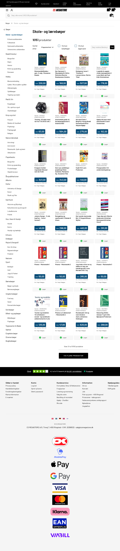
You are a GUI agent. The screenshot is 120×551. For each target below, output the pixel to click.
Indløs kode (65, 3)
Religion (10, 133)
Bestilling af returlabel (64, 397)
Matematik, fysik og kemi (16, 149)
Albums (8, 180)
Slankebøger (12, 111)
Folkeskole (11, 43)
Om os (84, 386)
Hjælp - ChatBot (62, 400)
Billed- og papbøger (13, 313)
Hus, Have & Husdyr (13, 219)
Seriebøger (10, 310)
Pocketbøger (12, 168)
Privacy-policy (11, 386)
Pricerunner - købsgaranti (91, 397)
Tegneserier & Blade (13, 326)
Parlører (10, 254)
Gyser (9, 302)
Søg (112, 47)
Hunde (10, 224)
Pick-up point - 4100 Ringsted (92, 395)
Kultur (8, 184)
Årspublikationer (12, 176)
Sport (8, 262)
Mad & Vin (9, 99)
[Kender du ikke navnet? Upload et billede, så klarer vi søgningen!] (111, 15)
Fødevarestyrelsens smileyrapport (94, 400)
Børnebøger (10, 281)
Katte (10, 227)
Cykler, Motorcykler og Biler (17, 85)
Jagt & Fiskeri (13, 273)
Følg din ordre (61, 395)
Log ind (110, 3)
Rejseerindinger (13, 250)
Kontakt (85, 389)
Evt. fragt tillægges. (39, 89)
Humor (10, 65)
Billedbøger (11, 318)
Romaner (11, 72)
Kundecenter (45, 4)
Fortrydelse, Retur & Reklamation (68, 386)
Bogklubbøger (11, 341)
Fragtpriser (61, 389)
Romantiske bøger (14, 305)
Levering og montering (65, 392)
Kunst (10, 192)
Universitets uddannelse (16, 49)
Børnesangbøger (13, 289)
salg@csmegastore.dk (84, 427)
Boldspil (10, 267)
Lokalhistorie (12, 211)
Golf (9, 270)
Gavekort (56, 4)
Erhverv (9, 235)
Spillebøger (12, 91)
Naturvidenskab (12, 138)
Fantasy (10, 298)
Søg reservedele (77, 3)
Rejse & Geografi (12, 242)
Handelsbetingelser (12, 389)
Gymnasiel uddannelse (15, 46)
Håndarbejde (12, 88)
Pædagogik (12, 130)
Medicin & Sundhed (14, 123)
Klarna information (12, 395)
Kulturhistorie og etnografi (17, 208)
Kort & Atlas (12, 247)
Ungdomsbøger (12, 294)
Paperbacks (10, 157)
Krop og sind (10, 115)
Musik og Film (12, 195)
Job (83, 392)
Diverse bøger (11, 337)
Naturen (9, 258)
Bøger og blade (13, 286)
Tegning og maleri (14, 95)
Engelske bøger (12, 333)
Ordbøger (9, 239)
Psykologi (11, 127)
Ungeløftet (86, 406)
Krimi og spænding (14, 69)
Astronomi (11, 146)
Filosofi (10, 120)
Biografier (11, 58)
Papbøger (11, 321)
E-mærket (9, 397)
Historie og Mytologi (15, 204)
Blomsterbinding (13, 81)
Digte (9, 62)
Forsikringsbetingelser (13, 392)
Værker (8, 330)
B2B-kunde (100, 3)
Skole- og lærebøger (14, 34)
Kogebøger (11, 104)
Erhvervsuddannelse (15, 39)
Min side (59, 403)
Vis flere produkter (73, 356)
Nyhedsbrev (86, 403)
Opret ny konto (89, 3)
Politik (10, 215)
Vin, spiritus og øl (14, 107)
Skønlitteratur (11, 54)
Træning (10, 277)
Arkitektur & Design (14, 188)
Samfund (9, 200)
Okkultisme (11, 153)
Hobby (8, 76)
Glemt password (37, 392)
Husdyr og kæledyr (14, 230)
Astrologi (11, 142)
